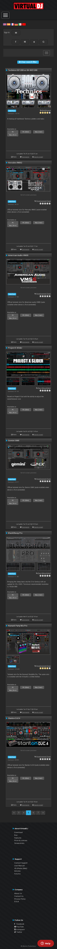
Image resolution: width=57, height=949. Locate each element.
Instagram (20, 929)
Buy (15, 835)
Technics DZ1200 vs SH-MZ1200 (22, 70)
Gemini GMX (13, 441)
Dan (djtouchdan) (44, 388)
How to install (38, 157)
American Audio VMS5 (18, 255)
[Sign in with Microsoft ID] (25, 42)
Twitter (19, 932)
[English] (4, 24)
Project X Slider (15, 348)
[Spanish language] (8, 24)
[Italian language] (20, 24)
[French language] (12, 24)
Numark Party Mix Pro (17, 626)
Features (17, 838)
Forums (17, 874)
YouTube (20, 927)
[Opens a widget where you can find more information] (45, 943)
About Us (18, 893)
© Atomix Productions (28, 946)
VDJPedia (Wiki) (20, 868)
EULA (16, 901)
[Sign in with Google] (43, 42)
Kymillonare (46, 110)
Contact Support (21, 863)
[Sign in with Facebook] (16, 42)
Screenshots (19, 843)
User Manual (19, 866)
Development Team (43, 201)
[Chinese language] (24, 24)
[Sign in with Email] (16, 33)
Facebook (19, 924)
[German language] (16, 24)
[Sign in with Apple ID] (34, 42)
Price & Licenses (20, 840)
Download (18, 832)
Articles (17, 871)
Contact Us (18, 896)
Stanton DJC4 (14, 718)
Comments (25, 157)
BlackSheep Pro (15, 533)
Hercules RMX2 (15, 163)
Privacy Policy (20, 899)
